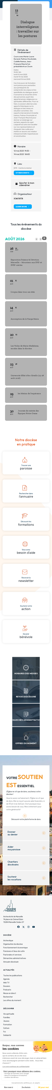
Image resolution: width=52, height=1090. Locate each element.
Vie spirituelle (8, 1014)
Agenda (6, 979)
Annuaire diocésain (11, 962)
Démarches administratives (14, 958)
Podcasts (7, 990)
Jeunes (6, 1021)
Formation (7, 1025)
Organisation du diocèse (13, 944)
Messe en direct (9, 993)
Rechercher (8, 997)
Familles (6, 1017)
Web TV (6, 983)
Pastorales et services (12, 955)
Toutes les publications (12, 976)
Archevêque (8, 941)
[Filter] (44, 238)
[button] (18, 927)
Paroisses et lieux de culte (14, 951)
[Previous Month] (36, 239)
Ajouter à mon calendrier (26, 184)
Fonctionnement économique (15, 948)
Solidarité (7, 1035)
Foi (4, 1032)
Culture (6, 1028)
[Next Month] (40, 239)
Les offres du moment (12, 1000)
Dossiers (6, 986)
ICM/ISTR (18, 198)
